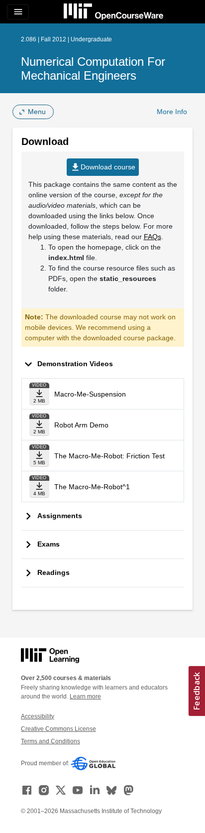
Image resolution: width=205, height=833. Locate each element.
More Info (172, 112)
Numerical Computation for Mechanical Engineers (93, 68)
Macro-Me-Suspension (90, 394)
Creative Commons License (58, 728)
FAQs (152, 237)
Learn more (85, 696)
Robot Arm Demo (81, 425)
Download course (102, 167)
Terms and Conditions (50, 741)
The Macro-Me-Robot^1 (92, 487)
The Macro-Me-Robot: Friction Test (109, 456)
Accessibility (37, 716)
